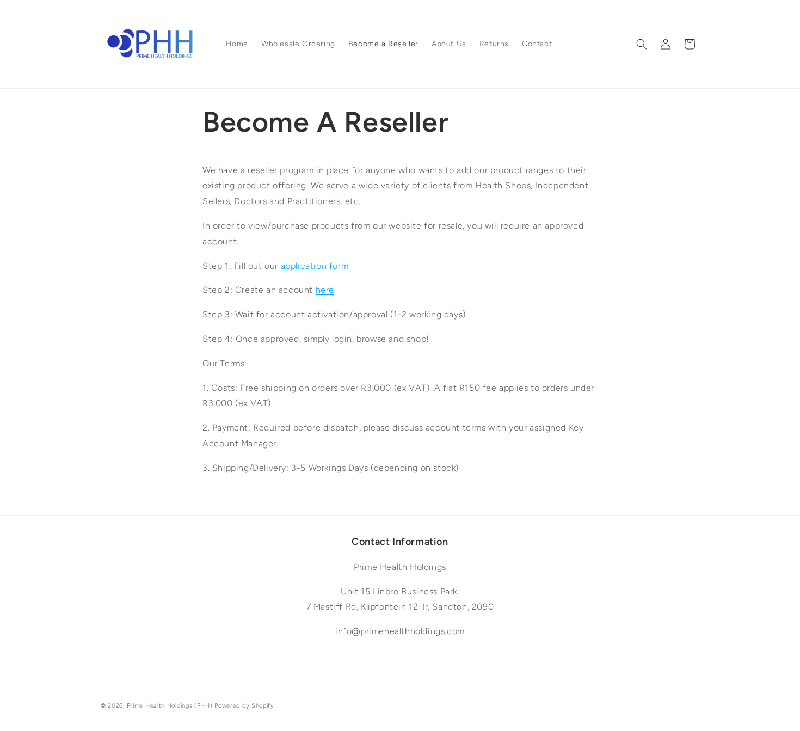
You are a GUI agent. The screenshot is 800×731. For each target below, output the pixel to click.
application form (315, 266)
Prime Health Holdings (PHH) (170, 705)
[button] (642, 44)
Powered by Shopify (244, 705)
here (325, 290)
